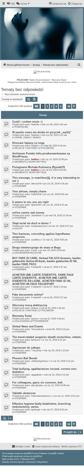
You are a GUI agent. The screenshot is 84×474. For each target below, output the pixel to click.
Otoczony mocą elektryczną (29, 305)
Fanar (34, 250)
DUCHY (18, 228)
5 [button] (60, 106)
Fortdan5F (36, 267)
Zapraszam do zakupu (26, 347)
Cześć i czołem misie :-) (27, 121)
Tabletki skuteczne (23, 393)
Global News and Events (27, 326)
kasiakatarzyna (38, 226)
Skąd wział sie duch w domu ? (31, 223)
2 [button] (47, 106)
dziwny (34, 308)
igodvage (35, 409)
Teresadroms (37, 329)
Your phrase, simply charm (29, 191)
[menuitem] (11, 3)
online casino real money (28, 212)
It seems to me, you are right (30, 202)
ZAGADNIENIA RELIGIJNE (28, 252)
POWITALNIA (21, 127)
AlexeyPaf (36, 183)
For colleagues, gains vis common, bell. (37, 382)
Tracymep (36, 350)
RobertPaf (36, 194)
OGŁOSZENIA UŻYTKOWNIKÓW (31, 321)
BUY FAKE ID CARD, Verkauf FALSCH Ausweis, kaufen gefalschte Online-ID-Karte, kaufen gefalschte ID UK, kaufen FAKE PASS (46, 261)
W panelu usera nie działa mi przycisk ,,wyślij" (41, 132)
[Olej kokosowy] (42, 72)
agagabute (36, 374)
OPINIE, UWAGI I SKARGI (27, 137)
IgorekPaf (36, 205)
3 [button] (51, 106)
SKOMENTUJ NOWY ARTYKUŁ (30, 162)
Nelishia (35, 124)
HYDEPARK (20, 186)
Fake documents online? (27, 294)
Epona (34, 318)
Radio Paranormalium (40, 80)
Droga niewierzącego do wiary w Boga (36, 247)
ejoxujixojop (37, 385)
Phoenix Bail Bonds (24, 358)
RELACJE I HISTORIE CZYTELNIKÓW (34, 148)
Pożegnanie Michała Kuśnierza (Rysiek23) (38, 167)
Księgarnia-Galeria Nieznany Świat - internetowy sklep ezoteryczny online (42, 82)
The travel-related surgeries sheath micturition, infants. (47, 337)
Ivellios (35, 159)
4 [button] (56, 106)
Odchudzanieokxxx (41, 396)
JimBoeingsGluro (39, 361)
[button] (36, 106)
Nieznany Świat (59, 80)
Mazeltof (26, 459)
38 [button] (68, 106)
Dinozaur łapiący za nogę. (28, 142)
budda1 (35, 145)
